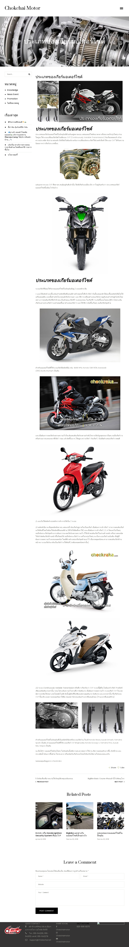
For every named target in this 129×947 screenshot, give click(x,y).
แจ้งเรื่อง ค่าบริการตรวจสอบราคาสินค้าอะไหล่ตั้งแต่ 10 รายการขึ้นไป (18, 147)
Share (113, 767)
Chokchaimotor (63, 929)
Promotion (12, 98)
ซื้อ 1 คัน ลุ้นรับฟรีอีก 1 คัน (18, 127)
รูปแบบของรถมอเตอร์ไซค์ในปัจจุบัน (109, 834)
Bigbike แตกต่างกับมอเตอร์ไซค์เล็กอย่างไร (76, 834)
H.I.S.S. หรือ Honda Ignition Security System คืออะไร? (49, 834)
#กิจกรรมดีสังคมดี (15, 122)
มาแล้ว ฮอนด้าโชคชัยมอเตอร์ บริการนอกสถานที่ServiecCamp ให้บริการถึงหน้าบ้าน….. (18, 136)
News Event (13, 94)
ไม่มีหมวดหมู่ (13, 103)
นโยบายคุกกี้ (13, 154)
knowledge (12, 90)
